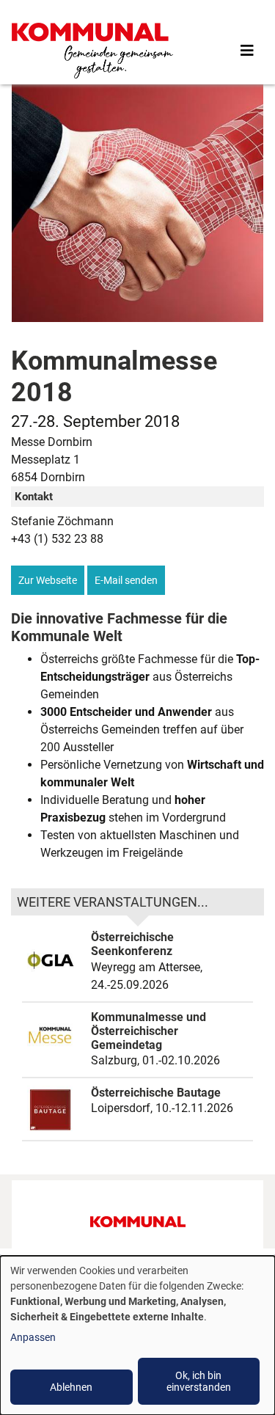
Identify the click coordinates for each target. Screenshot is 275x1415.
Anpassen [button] (33, 1337)
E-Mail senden (126, 580)
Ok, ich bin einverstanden (198, 1381)
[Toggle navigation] (247, 51)
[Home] (92, 50)
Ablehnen (71, 1387)
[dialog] (137, 1335)
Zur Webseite (47, 580)
